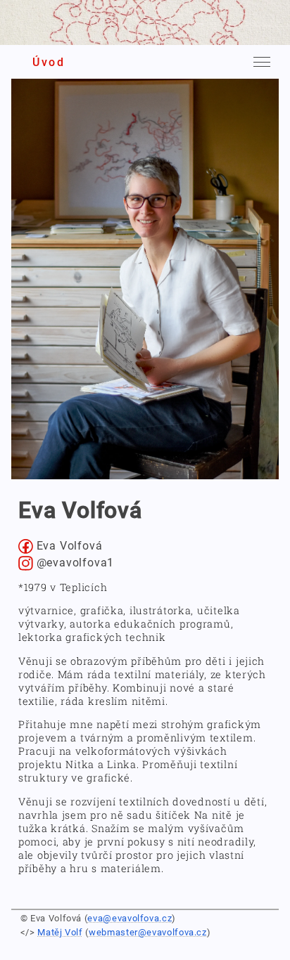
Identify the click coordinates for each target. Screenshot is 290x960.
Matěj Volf (59, 932)
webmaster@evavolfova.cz (148, 932)
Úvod (48, 62)
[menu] (262, 62)
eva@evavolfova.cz (129, 918)
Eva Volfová (67, 545)
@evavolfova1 (73, 562)
